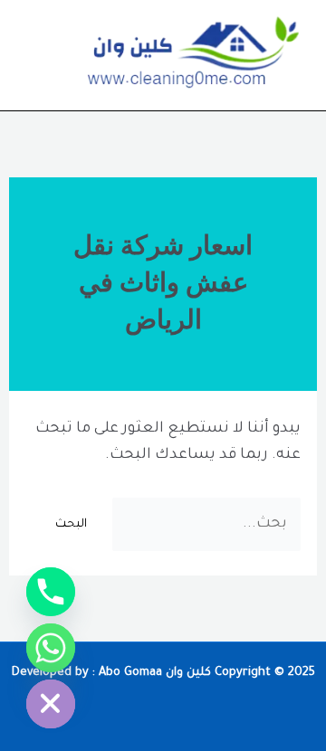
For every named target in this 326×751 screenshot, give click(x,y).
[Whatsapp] (50, 647)
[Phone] (50, 591)
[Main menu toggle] (39, 55)
